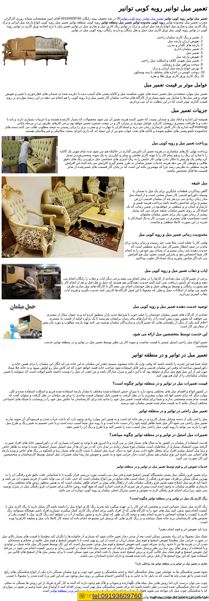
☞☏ (109, 596)
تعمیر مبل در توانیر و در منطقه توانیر (74, 590)
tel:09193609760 (116, 596)
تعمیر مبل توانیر (152, 18)
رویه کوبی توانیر (131, 18)
